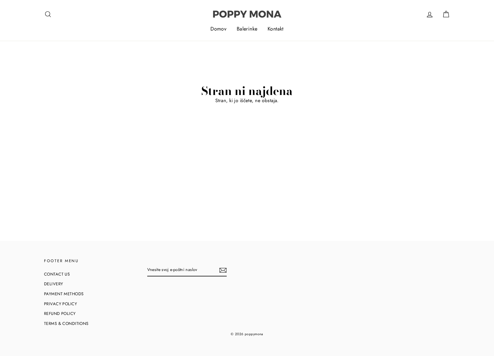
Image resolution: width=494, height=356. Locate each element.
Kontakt (276, 29)
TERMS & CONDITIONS (66, 323)
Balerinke (247, 29)
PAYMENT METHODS (63, 294)
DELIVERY (53, 284)
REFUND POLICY (60, 313)
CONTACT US (57, 274)
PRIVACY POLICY (60, 304)
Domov (218, 29)
